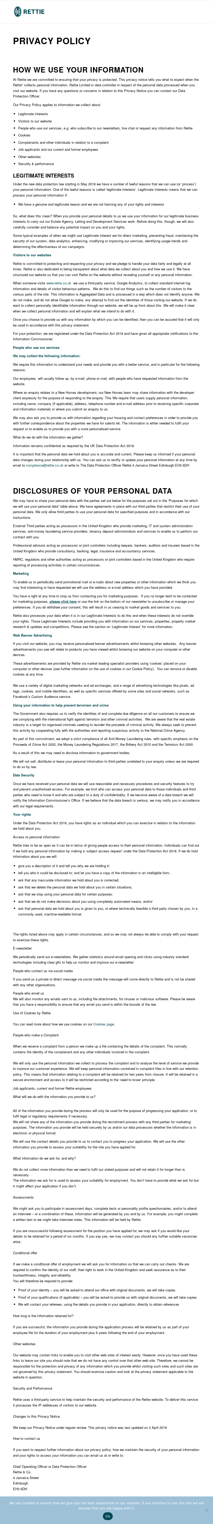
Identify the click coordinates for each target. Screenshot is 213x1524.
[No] (206, 1510)
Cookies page (104, 1024)
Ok (107, 1516)
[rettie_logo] (29, 11)
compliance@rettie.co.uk (44, 465)
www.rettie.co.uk (58, 282)
